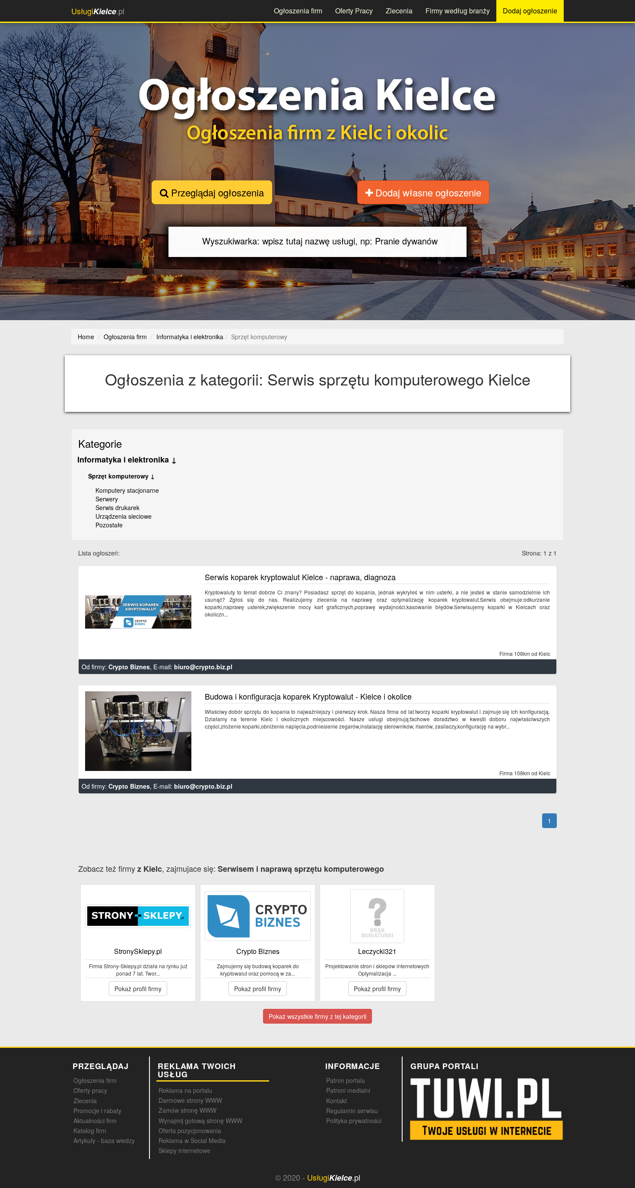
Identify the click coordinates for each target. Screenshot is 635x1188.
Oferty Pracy (354, 11)
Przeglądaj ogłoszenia (216, 192)
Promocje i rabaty (97, 1110)
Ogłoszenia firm (298, 11)
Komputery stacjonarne (127, 490)
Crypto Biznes (129, 666)
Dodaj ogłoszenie (530, 11)
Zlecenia (399, 11)
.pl (97, 11)
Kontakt (336, 1100)
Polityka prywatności (353, 1120)
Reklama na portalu (185, 1090)
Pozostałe (109, 524)
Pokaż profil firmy (138, 988)
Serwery (106, 498)
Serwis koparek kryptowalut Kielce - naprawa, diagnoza (300, 576)
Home (86, 336)
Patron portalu (345, 1080)
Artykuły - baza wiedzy (104, 1140)
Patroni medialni (348, 1090)
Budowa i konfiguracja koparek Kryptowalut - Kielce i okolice (308, 696)
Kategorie (100, 443)
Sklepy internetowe (184, 1150)
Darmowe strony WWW (190, 1100)
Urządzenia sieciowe (123, 516)
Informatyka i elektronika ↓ (127, 459)
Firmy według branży (457, 11)
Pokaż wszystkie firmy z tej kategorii (317, 1016)
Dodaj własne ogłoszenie (427, 192)
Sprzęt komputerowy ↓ (121, 476)
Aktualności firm (95, 1120)
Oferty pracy (90, 1090)
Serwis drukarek (117, 507)
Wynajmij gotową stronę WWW (200, 1120)
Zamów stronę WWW (187, 1110)
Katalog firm (89, 1130)
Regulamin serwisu (352, 1110)
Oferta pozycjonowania (190, 1130)
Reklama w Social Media (192, 1140)
